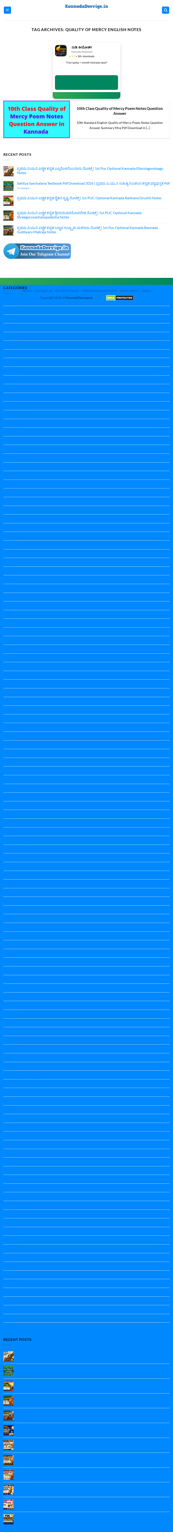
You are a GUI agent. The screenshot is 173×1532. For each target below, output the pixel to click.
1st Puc (9, 319)
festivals (9, 579)
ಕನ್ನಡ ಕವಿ (9, 1231)
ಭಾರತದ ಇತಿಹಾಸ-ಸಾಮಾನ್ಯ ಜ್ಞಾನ (25, 1283)
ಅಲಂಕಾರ (10, 1214)
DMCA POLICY (130, 290)
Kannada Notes (15, 753)
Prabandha (11, 944)
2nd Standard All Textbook (23, 362)
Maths (8, 875)
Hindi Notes (12, 623)
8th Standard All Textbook (23, 449)
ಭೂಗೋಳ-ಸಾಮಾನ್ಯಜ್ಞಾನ (20, 1292)
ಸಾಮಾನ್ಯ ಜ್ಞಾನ (12, 1327)
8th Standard (13, 440)
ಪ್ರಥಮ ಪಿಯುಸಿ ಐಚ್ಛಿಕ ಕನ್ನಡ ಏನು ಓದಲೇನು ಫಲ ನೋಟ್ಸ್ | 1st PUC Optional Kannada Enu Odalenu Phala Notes (92, 1474)
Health (8, 597)
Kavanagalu (12, 857)
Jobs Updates (14, 666)
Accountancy (13, 467)
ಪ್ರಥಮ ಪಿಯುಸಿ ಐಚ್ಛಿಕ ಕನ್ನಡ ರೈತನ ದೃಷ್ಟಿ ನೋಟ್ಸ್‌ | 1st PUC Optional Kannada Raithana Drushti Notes (89, 198)
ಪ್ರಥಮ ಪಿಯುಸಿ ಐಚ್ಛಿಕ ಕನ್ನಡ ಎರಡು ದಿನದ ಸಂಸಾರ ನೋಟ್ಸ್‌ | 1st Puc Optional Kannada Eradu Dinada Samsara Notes (88, 1459)
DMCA (146, 290)
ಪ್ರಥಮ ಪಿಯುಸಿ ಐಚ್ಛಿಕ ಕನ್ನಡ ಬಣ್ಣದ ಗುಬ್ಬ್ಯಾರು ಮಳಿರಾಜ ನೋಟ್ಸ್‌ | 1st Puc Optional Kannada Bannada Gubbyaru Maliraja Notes (87, 229)
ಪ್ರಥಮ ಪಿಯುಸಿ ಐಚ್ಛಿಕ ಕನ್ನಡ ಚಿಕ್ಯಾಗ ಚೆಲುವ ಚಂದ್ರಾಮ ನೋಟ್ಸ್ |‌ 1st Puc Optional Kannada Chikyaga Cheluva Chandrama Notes (87, 1429)
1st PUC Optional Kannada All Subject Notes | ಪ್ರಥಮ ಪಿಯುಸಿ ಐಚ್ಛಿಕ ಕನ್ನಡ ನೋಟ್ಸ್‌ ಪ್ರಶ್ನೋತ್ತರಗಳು (87, 1516)
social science (13, 1144)
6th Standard (13, 405)
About (27, 290)
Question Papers (16, 1057)
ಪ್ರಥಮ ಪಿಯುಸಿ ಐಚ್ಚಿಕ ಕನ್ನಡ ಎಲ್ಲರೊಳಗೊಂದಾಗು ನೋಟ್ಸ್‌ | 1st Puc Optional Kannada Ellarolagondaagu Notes (90, 170)
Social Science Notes (19, 1153)
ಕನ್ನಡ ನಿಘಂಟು (13, 1240)
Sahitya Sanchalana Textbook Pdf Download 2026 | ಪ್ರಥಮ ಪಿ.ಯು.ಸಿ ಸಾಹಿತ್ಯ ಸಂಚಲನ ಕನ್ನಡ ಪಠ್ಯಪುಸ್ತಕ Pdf (93, 183)
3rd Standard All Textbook (23, 371)
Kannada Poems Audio (21, 840)
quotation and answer (20, 1075)
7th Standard (13, 423)
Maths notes (13, 884)
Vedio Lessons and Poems (23, 1196)
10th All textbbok (17, 301)
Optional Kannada (17, 918)
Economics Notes (16, 501)
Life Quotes (12, 866)
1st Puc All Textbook (19, 327)
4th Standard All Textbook (23, 380)
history (8, 640)
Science (9, 1083)
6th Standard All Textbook (23, 414)
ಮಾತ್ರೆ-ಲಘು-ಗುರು (15, 1301)
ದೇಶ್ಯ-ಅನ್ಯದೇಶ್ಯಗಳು (16, 1275)
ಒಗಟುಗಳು (10, 1222)
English (9, 510)
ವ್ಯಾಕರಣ (9, 1318)
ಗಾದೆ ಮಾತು (11, 1257)
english (8, 527)
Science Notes (14, 1101)
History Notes (14, 649)
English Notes (14, 545)
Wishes (9, 1205)
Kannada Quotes (16, 849)
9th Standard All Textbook (23, 458)
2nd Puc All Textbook (19, 353)
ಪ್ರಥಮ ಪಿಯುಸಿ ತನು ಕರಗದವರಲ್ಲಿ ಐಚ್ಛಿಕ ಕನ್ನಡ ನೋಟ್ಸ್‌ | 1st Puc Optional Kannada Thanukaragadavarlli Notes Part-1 (90, 1503)
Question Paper (15, 953)
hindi (7, 605)
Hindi (7, 614)
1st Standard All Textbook (23, 336)
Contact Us (44, 290)
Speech (8, 1179)
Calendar (10, 484)
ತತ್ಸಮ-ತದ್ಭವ (12, 1266)
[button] (7, 10)
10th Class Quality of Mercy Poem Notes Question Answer (120, 111)
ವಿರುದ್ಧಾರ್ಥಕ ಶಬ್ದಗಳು (17, 1309)
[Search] (165, 10)
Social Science (14, 1127)
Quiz (7, 1066)
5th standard (13, 388)
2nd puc (9, 345)
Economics (11, 492)
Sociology (10, 1162)
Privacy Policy (67, 290)
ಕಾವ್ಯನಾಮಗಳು (13, 1248)
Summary (10, 1188)
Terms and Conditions (99, 290)
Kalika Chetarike (16, 675)
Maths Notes (13, 892)
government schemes (19, 588)
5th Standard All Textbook (23, 397)
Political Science (15, 936)
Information (12, 658)
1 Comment (29, 188)
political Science (15, 927)
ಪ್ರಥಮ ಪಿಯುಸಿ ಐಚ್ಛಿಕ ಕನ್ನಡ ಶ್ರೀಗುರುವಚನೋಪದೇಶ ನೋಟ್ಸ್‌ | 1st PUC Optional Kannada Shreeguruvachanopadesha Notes (79, 215)
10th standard (14, 310)
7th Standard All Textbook (23, 432)
